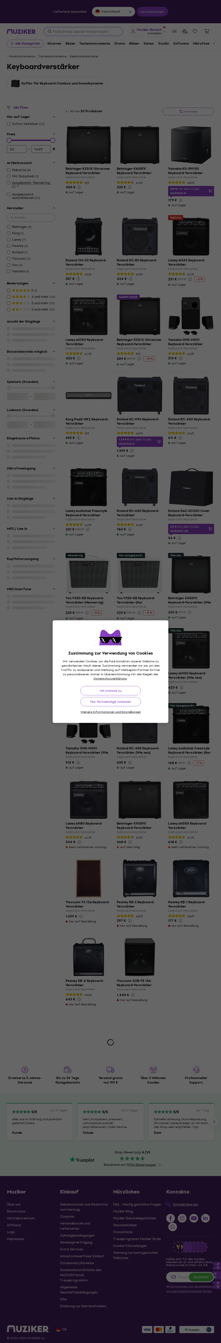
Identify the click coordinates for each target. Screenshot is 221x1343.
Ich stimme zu (111, 690)
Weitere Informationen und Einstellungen (111, 712)
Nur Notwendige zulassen (110, 701)
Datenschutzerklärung (110, 678)
